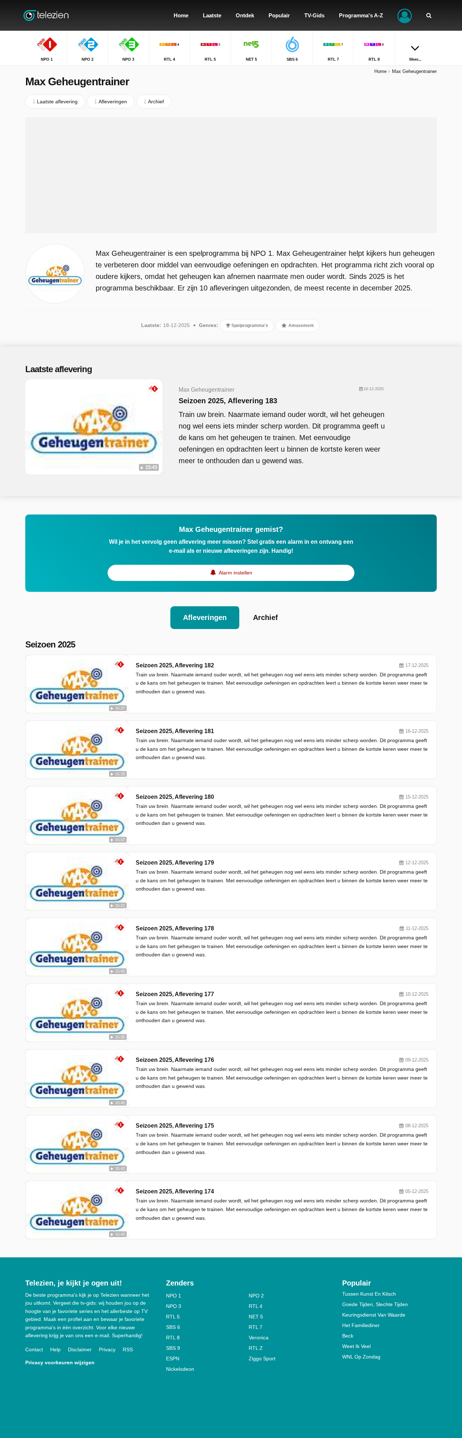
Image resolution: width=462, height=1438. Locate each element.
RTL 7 (255, 1327)
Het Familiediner (361, 1325)
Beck (347, 1336)
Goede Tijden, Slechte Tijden (375, 1304)
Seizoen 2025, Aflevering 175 (175, 1126)
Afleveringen (205, 617)
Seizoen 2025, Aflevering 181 (175, 731)
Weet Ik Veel (356, 1346)
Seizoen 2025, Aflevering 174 (175, 1191)
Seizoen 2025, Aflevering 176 (175, 1060)
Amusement (300, 325)
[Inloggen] (404, 15)
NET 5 (256, 1316)
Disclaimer (80, 1349)
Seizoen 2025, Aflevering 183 (228, 401)
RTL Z (256, 1348)
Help (55, 1349)
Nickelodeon (180, 1369)
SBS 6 (173, 1327)
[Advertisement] (231, 175)
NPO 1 (173, 1296)
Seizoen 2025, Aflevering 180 (175, 797)
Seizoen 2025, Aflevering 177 (175, 994)
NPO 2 (256, 1296)
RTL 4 (255, 1306)
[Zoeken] (429, 15)
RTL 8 (173, 1337)
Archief (265, 617)
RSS (128, 1349)
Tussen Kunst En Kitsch (369, 1294)
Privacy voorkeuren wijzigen (60, 1362)
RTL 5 (173, 1316)
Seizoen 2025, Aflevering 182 (175, 665)
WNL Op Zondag (361, 1357)
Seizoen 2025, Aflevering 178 (175, 928)
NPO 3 (173, 1306)
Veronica (259, 1337)
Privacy (107, 1349)
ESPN (172, 1358)
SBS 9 (173, 1348)
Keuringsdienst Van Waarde (373, 1315)
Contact (34, 1349)
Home (380, 71)
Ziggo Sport (262, 1358)
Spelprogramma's (249, 325)
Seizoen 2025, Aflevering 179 (175, 863)
